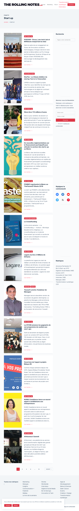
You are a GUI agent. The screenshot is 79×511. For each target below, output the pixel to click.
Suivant (48, 469)
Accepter (8, 505)
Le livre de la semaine (30, 218)
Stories (33, 286)
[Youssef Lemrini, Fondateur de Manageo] (13, 299)
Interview (27, 286)
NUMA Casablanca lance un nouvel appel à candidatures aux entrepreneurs (37, 401)
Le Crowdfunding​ (30, 222)
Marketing (50, 4)
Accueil (43, 4)
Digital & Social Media (63, 270)
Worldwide (44, 484)
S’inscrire (65, 120)
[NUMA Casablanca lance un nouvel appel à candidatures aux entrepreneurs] (13, 410)
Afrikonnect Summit (31, 436)
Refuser (16, 505)
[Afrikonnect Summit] (13, 446)
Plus (55, 4)
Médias (25, 493)
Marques (58, 280)
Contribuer (71, 4)
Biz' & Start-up (28, 36)
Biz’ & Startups (46, 491)
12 (39, 469)
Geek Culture (64, 488)
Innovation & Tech (29, 73)
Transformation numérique (64, 3)
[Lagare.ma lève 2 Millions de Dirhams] (13, 264)
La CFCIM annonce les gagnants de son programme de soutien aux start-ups (37, 327)
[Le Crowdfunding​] (13, 230)
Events (58, 273)
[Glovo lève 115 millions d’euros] (13, 119)
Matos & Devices (65, 486)
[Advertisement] (65, 70)
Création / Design (66, 493)
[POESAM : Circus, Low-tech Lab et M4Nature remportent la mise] (13, 50)
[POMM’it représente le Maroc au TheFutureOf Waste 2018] (13, 195)
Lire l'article (27, 65)
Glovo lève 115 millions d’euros (35, 112)
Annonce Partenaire (62, 266)
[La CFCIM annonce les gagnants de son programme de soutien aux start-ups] (13, 335)
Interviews (62, 7)
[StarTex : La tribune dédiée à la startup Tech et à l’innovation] (13, 86)
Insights (25, 486)
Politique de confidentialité (69, 506)
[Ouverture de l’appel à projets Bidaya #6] (13, 372)
